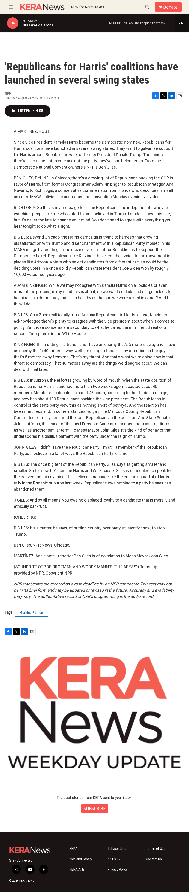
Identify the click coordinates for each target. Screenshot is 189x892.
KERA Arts (77, 869)
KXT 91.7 (114, 859)
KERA (74, 848)
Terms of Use (155, 848)
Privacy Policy (117, 869)
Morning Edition (31, 612)
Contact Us (154, 859)
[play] (12, 23)
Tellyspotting (117, 848)
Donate (170, 7)
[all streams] (182, 23)
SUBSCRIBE (95, 808)
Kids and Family (81, 859)
